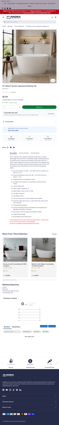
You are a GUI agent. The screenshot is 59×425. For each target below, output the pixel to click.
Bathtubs (10, 26)
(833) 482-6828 (6, 1)
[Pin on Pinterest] (13, 147)
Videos (29, 6)
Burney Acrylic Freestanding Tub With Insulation (15, 265)
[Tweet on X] (7, 147)
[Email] (2, 8)
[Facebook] (5, 8)
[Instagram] (7, 8)
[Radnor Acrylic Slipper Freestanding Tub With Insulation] (44, 250)
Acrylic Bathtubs (19, 26)
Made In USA (38, 3)
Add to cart (39, 107)
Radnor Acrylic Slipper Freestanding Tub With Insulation (43, 265)
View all (54, 234)
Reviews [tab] (7, 327)
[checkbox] (45, 331)
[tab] (13, 153)
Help (5, 3)
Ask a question (44, 326)
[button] (55, 17)
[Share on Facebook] (10, 147)
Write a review (52, 326)
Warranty (45, 3)
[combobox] (29, 22)
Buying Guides (51, 3)
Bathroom (5, 289)
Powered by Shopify (21, 421)
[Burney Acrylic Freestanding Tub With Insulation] (15, 250)
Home (4, 26)
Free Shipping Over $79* (22, 3)
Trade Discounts (11, 3)
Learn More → (51, 113)
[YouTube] (10, 8)
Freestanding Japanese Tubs (10, 291)
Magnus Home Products (11, 421)
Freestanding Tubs (7, 292)
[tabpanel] (29, 190)
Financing (31, 3)
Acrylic (4, 287)
